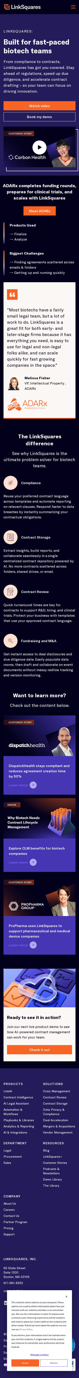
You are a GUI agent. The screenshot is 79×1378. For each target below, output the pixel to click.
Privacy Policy (25, 1329)
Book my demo (39, 117)
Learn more (18, 785)
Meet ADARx (39, 211)
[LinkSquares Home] (22, 7)
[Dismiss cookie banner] (66, 1297)
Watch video (39, 106)
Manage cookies (39, 1354)
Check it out (39, 1049)
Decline (54, 1363)
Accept (25, 1363)
